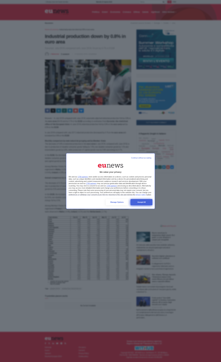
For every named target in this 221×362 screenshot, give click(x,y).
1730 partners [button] (83, 177)
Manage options (117, 202)
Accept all (141, 202)
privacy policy (141, 195)
